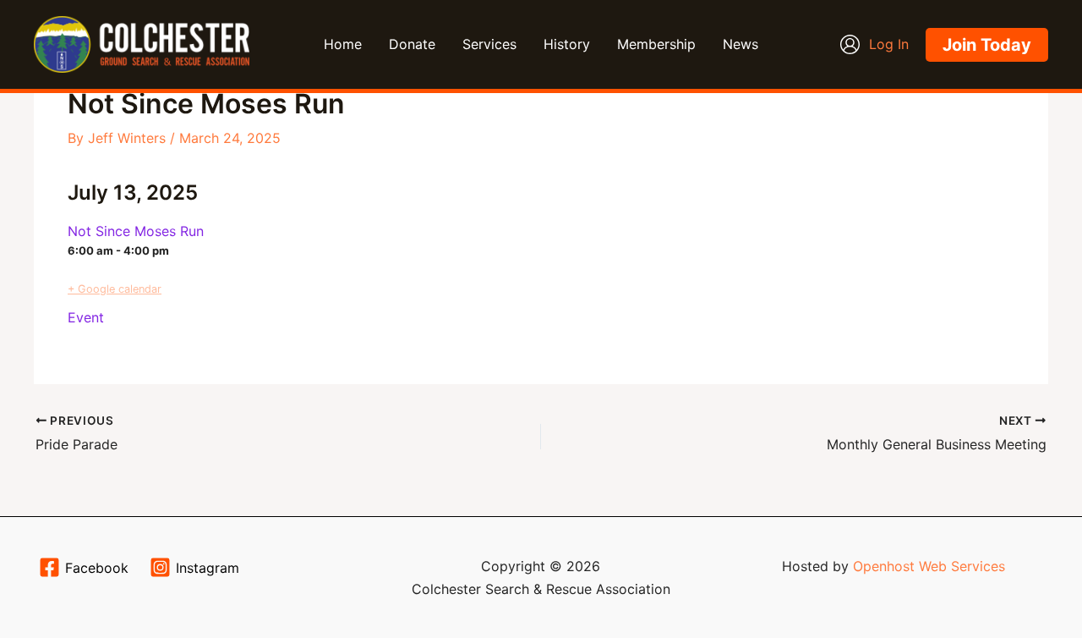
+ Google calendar (114, 289)
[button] (987, 45)
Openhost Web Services (929, 566)
